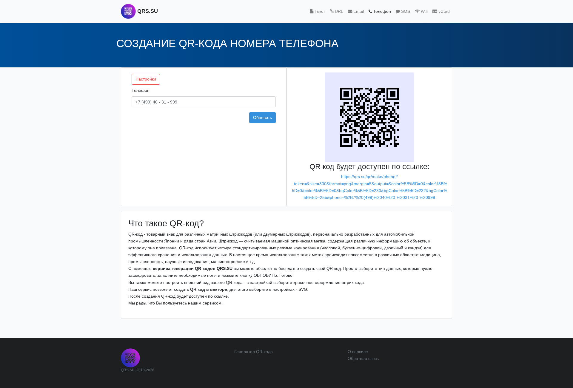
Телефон (141, 90)
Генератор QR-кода (253, 351)
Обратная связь (363, 358)
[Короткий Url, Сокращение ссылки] (130, 357)
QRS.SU (147, 11)
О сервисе (358, 351)
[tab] (317, 11)
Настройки (145, 79)
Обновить (262, 117)
